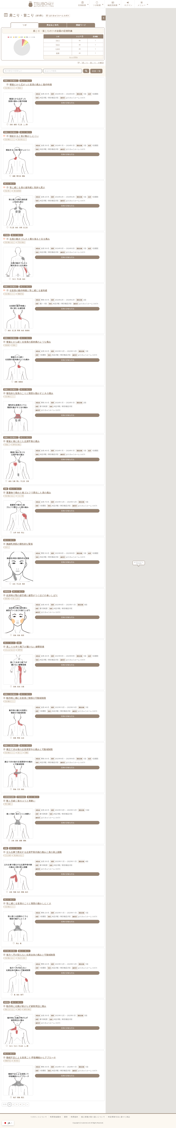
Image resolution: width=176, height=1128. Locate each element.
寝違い (20, 88)
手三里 (20, 124)
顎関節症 (7, 591)
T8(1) (58, 40)
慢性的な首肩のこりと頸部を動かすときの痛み (29, 393)
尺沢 (18, 789)
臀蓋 (18, 330)
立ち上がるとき (10, 650)
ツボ (25, 25)
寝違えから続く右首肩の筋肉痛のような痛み (28, 341)
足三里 (25, 227)
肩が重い (8, 191)
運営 (66, 1117)
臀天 (22, 1097)
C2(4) (58, 49)
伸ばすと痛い (22, 958)
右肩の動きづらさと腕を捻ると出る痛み (30, 238)
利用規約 (74, 1117)
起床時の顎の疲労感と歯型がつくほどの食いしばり (32, 595)
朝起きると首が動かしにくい (24, 136)
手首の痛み (21, 242)
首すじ (7, 547)
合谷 (14, 584)
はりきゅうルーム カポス (59, 15)
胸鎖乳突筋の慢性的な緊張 (19, 543)
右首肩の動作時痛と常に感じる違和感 (28, 290)
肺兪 (14, 789)
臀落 (18, 738)
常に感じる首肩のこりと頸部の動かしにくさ (28, 903)
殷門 (21, 995)
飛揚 (14, 892)
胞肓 (22, 635)
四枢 (11, 124)
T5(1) (15, 1046)
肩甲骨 (20, 650)
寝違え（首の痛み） (11, 81)
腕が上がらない (10, 1009)
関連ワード (81, 25)
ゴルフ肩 (20, 496)
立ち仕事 (8, 855)
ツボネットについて (38, 1117)
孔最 (14, 481)
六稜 (12, 840)
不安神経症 (21, 797)
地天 (18, 892)
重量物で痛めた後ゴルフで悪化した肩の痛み (28, 492)
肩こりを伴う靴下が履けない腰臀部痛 (25, 646)
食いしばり (15, 598)
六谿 (22, 686)
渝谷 (16, 227)
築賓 (15, 124)
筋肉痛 (7, 345)
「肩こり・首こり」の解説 (92, 62)
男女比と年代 (52, 25)
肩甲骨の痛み (16, 444)
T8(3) (58, 45)
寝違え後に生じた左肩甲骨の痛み (23, 441)
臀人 (17, 481)
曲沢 (26, 892)
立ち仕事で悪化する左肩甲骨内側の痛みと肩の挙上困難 (34, 852)
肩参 (23, 584)
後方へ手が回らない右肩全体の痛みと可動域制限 (30, 954)
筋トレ (20, 753)
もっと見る (73, 57)
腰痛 (19, 643)
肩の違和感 (17, 191)
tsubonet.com (86, 1123)
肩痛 (5, 489)
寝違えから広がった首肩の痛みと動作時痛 (31, 84)
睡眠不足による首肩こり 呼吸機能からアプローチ (31, 1057)
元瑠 (27, 481)
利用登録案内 (55, 1117)
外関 (20, 227)
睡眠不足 (20, 294)
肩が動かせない (10, 242)
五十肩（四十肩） (10, 951)
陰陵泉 (27, 330)
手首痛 (6, 235)
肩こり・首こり (25, 81)
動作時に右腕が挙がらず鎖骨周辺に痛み (26, 1006)
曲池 (10, 481)
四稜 (14, 635)
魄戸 (14, 1097)
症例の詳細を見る (67, 103)
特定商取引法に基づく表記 (119, 1117)
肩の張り (16, 1061)
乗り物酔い (8, 804)
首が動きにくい (10, 88)
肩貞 (18, 686)
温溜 (57, 53)
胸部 (19, 1009)
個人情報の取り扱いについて (93, 1117)
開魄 (23, 176)
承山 (22, 532)
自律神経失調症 (9, 797)
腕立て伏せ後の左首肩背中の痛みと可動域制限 (29, 749)
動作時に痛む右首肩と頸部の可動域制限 (26, 698)
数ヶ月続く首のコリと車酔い (20, 800)
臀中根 (18, 176)
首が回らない (22, 139)
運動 (26, 753)
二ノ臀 (25, 124)
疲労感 (7, 598)
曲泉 (9, 330)
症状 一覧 (96, 71)
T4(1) (14, 279)
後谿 (14, 738)
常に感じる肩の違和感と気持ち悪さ (27, 187)
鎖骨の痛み (27, 1009)
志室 (10, 892)
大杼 (14, 532)
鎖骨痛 (6, 1002)
